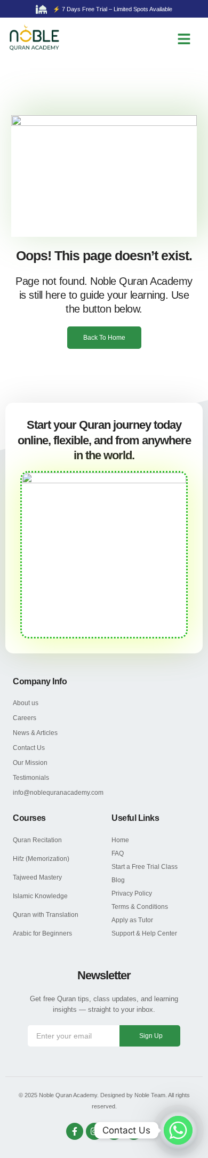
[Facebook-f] (74, 1131)
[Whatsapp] (178, 1130)
